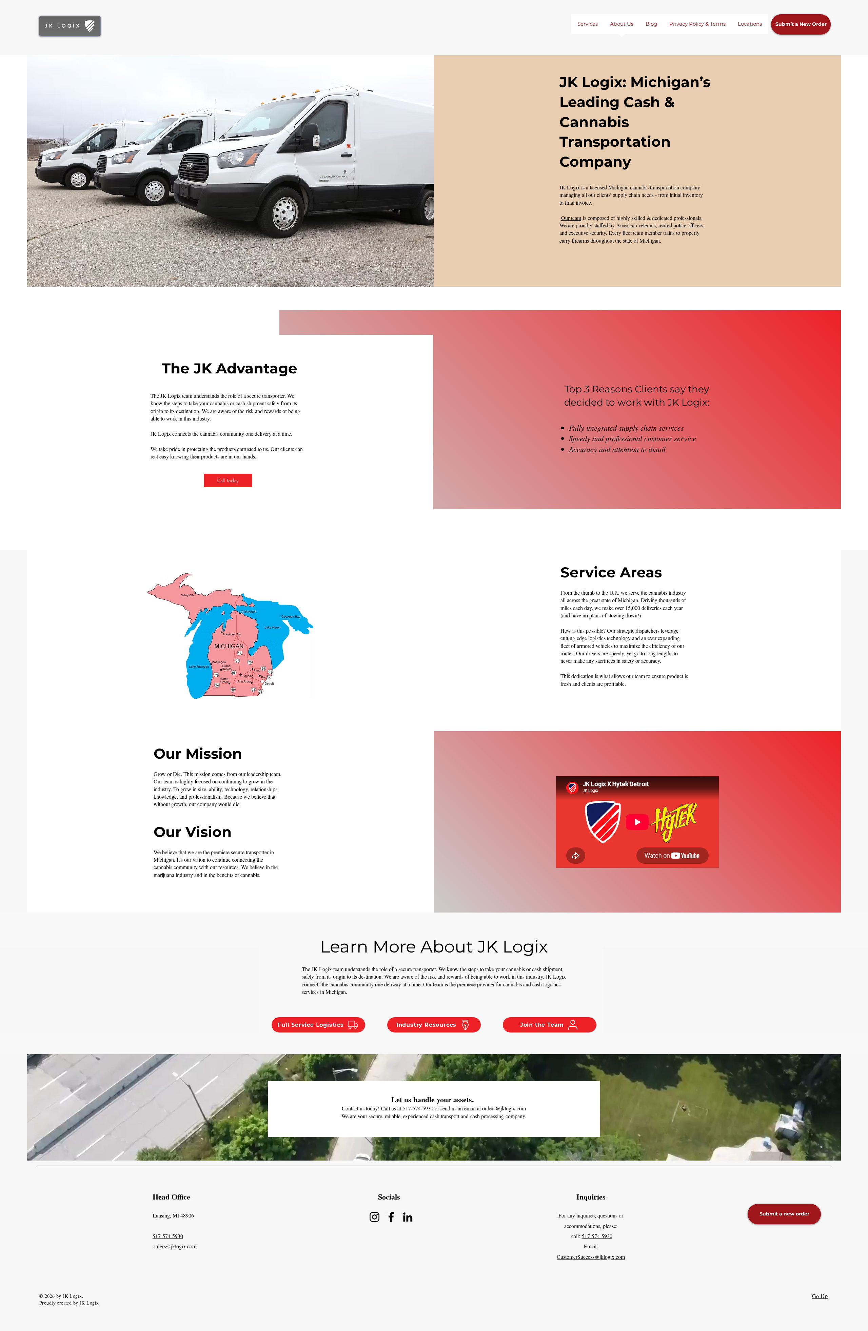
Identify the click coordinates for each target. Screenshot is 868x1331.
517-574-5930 (418, 1108)
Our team (571, 217)
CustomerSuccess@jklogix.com (591, 1256)
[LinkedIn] (407, 1217)
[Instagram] (374, 1217)
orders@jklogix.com (504, 1108)
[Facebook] (391, 1217)
